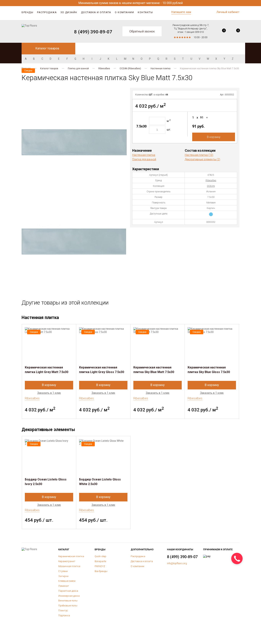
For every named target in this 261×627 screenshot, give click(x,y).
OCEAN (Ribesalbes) (130, 68)
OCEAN (211, 186)
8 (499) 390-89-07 (93, 32)
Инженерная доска (69, 595)
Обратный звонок (142, 31)
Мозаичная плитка (69, 566)
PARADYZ (100, 566)
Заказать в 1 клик (49, 393)
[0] (221, 32)
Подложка (64, 615)
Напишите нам (181, 12)
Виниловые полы (68, 600)
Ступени (63, 571)
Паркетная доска (68, 590)
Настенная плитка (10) (199, 154)
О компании (124, 12)
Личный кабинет (227, 12)
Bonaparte (100, 561)
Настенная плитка (160, 68)
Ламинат (63, 585)
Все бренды (101, 571)
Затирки (63, 576)
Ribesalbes (104, 68)
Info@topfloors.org (177, 563)
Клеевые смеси (66, 580)
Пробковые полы (67, 605)
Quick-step (100, 556)
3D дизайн (69, 12)
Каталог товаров (49, 68)
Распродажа (47, 12)
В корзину (213, 137)
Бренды (27, 12)
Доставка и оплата (96, 12)
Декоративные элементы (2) (202, 159)
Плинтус (63, 610)
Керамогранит (66, 561)
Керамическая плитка (71, 556)
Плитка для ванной (78, 68)
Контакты (145, 12)
